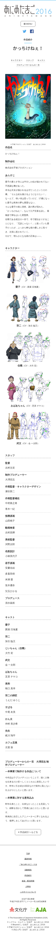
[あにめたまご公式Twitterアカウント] (24, 31)
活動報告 (28, 870)
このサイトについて (28, 892)
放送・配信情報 (28, 881)
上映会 (28, 886)
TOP (28, 854)
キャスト (41, 60)
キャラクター (17, 60)
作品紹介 (28, 875)
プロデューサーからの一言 (28, 65)
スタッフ (30, 60)
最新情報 (28, 859)
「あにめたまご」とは (28, 864)
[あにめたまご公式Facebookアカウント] (32, 31)
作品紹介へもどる (28, 832)
